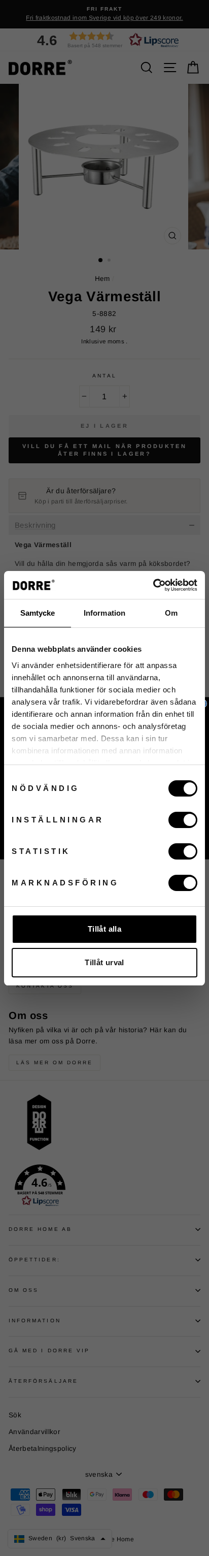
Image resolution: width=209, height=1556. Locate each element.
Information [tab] (104, 613)
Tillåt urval (104, 962)
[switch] (182, 820)
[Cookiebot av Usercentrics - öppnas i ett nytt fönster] (153, 585)
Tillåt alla (104, 929)
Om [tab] (171, 613)
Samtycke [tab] (37, 613)
